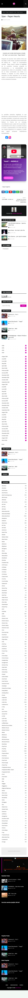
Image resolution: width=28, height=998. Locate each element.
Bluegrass (14, 548)
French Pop (14, 651)
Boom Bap (14, 553)
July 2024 (14, 414)
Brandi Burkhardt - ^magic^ (15, 321)
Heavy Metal (14, 690)
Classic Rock (14, 576)
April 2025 (14, 393)
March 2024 (14, 424)
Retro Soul (14, 793)
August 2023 (14, 438)
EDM (14, 613)
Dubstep (14, 611)
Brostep (14, 560)
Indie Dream (18, 987)
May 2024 (14, 419)
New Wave (14, 744)
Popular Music (14, 753)
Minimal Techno (14, 741)
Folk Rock (14, 648)
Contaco (21, 985)
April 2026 (14, 365)
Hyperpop (14, 697)
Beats (14, 541)
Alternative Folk (14, 511)
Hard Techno (14, 681)
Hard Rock (14, 679)
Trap (14, 832)
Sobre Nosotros (14, 985)
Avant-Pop (14, 532)
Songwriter (14, 816)
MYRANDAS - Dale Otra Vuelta (16, 886)
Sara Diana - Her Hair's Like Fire (16, 230)
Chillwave (14, 569)
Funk (14, 653)
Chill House (14, 564)
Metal (14, 732)
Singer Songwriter (10, 12)
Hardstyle (14, 685)
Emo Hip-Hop (14, 632)
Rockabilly (14, 797)
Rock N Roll (14, 795)
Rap (14, 781)
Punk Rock (14, 776)
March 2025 (14, 396)
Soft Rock (14, 813)
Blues (14, 551)
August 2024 (14, 412)
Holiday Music (14, 692)
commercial (14, 839)
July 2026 (14, 358)
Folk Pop (14, 644)
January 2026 (14, 372)
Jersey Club (14, 713)
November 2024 (14, 405)
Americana (14, 523)
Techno (14, 827)
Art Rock (14, 527)
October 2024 (14, 407)
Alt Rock (14, 509)
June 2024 (14, 417)
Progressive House (14, 767)
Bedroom (14, 544)
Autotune (14, 530)
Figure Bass (14, 639)
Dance (14, 585)
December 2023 (14, 431)
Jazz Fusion (14, 711)
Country (14, 578)
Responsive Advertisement (14, 851)
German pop (14, 665)
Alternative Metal (14, 513)
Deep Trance (14, 599)
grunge (14, 841)
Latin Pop (14, 718)
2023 (14, 352)
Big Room (14, 546)
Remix (14, 790)
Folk (14, 641)
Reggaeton (14, 786)
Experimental (14, 637)
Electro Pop (14, 623)
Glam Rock (14, 667)
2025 (14, 348)
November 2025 (14, 377)
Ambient (14, 520)
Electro (14, 616)
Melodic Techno (14, 730)
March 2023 (14, 440)
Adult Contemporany (14, 495)
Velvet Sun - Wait (12, 328)
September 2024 (14, 410)
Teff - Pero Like (12, 893)
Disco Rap (14, 602)
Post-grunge (14, 762)
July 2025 (14, 386)
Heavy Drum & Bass (14, 688)
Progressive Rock (14, 772)
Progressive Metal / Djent (14, 769)
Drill (14, 609)
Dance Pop (14, 588)
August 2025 (14, 384)
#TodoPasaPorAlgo (20, 868)
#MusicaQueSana (8, 869)
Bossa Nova (14, 555)
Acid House (14, 490)
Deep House (14, 597)
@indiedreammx (8, 860)
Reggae (14, 783)
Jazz (14, 709)
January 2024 (14, 428)
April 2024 (14, 421)
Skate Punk (14, 806)
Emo (14, 630)
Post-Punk (14, 760)
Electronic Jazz (14, 627)
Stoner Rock (14, 820)
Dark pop (14, 595)
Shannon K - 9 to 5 (13, 314)
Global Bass (14, 672)
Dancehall (14, 590)
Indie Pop (14, 702)
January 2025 (14, 400)
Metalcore (14, 734)
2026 (14, 345)
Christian (14, 571)
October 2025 (14, 379)
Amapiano (14, 518)
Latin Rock (14, 720)
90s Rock (14, 488)
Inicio (7, 985)
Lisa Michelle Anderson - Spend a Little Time (17, 224)
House (14, 695)
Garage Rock (14, 662)
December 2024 (14, 403)
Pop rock (14, 751)
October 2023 (14, 435)
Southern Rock (14, 818)
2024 (14, 350)
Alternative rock (14, 516)
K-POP (14, 716)
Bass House (14, 539)
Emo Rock (14, 634)
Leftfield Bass (14, 723)
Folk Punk (14, 646)
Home (4, 12)
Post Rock (14, 755)
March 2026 (14, 368)
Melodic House (14, 727)
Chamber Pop (14, 562)
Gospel (14, 674)
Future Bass (14, 655)
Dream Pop (14, 606)
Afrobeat (14, 499)
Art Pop (14, 525)
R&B (14, 779)
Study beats (14, 823)
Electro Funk (14, 618)
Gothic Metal (14, 676)
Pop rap (14, 748)
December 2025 (14, 375)
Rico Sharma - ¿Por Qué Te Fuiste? (17, 236)
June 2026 (14, 361)
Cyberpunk (14, 583)
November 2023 (14, 433)
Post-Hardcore (14, 758)
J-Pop (14, 706)
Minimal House (14, 739)
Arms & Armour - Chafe (14, 879)
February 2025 (14, 398)
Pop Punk (14, 746)
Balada (14, 534)
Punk (14, 774)
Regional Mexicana (14, 788)
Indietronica (14, 704)
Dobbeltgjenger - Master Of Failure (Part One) (17, 336)
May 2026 (14, 363)
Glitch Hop (14, 669)
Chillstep (14, 567)
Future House (14, 658)
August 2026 (14, 356)
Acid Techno (14, 492)
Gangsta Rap (14, 660)
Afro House (14, 497)
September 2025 (14, 382)
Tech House (14, 825)
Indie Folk (14, 699)
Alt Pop (14, 506)
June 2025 (14, 389)
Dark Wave (14, 592)
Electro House (14, 620)
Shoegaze (14, 802)
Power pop (14, 765)
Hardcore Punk (14, 683)
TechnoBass (14, 830)
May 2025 (14, 391)
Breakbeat (14, 557)
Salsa (14, 800)
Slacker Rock (14, 809)
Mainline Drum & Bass (14, 725)
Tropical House (14, 834)
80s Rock (14, 485)
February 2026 (14, 370)
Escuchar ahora (8, 177)
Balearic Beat (14, 537)
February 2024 (14, 426)
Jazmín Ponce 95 (17, 213)
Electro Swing (14, 625)
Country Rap (14, 581)
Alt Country (14, 502)
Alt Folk (14, 504)
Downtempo (14, 604)
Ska (14, 804)
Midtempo (14, 737)
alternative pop (14, 837)
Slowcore (14, 811)
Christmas (14, 574)
